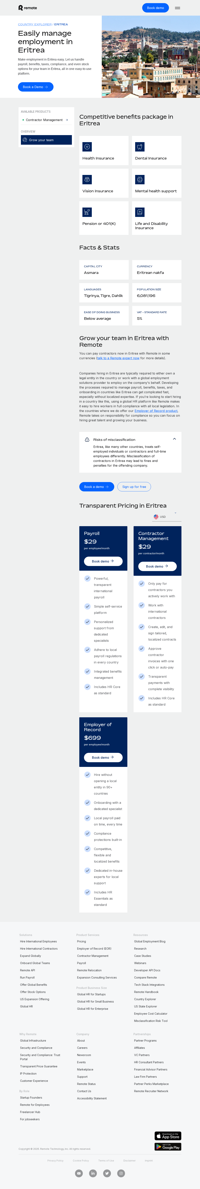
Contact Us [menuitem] (84, 1091)
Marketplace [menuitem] (85, 1069)
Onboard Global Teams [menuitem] (35, 963)
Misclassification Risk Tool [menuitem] (151, 1020)
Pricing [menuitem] (81, 941)
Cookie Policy (81, 1160)
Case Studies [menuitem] (142, 955)
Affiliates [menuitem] (139, 1047)
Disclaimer (129, 1160)
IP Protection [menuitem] (28, 1073)
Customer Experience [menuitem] (34, 1080)
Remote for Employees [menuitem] (35, 1104)
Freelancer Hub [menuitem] (30, 1112)
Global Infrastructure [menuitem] (33, 1040)
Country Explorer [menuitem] (35, 24)
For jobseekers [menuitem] (30, 1119)
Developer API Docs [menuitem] (147, 970)
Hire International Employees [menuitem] (38, 941)
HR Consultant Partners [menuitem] (149, 1062)
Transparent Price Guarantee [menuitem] (38, 1066)
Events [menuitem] (81, 1062)
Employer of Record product (156, 411)
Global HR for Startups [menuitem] (91, 994)
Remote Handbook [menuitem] (146, 992)
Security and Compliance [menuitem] (36, 1047)
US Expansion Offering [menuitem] (34, 999)
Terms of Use (106, 1160)
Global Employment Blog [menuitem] (149, 941)
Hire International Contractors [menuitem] (39, 948)
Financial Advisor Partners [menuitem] (150, 1069)
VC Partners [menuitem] (142, 1055)
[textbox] (166, 517)
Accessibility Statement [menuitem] (92, 1098)
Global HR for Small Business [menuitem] (95, 1001)
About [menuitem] (81, 1040)
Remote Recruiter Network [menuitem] (151, 1091)
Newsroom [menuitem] (84, 1055)
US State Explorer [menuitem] (145, 1006)
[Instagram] (121, 1173)
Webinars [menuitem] (140, 963)
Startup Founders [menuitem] (31, 1097)
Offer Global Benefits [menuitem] (33, 984)
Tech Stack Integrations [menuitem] (149, 984)
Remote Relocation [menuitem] (89, 970)
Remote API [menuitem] (27, 970)
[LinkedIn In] (93, 1173)
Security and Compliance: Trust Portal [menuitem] (40, 1057)
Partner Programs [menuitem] (145, 1040)
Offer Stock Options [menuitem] (33, 992)
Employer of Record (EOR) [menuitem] (94, 948)
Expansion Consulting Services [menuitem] (97, 977)
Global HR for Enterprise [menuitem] (92, 1008)
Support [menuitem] (82, 1076)
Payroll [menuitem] (81, 963)
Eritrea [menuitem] (61, 24)
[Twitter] (107, 1173)
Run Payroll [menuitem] (27, 977)
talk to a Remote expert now (118, 358)
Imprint (149, 1160)
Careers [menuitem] (82, 1047)
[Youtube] (79, 1173)
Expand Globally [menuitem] (30, 955)
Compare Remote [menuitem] (145, 977)
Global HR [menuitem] (26, 1006)
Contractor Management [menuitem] (92, 955)
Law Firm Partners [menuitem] (145, 1076)
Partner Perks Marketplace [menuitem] (151, 1084)
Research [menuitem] (140, 948)
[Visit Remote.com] (28, 8)
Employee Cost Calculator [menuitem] (150, 1013)
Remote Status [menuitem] (86, 1084)
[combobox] (166, 516)
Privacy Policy (55, 1160)
